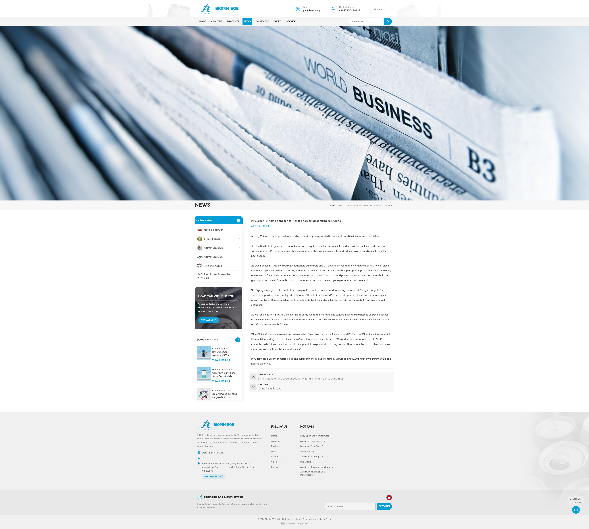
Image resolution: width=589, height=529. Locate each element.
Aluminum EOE (213, 247)
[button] (237, 339)
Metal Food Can (214, 229)
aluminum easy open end (312, 441)
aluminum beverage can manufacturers (312, 473)
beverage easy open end (312, 446)
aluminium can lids (310, 451)
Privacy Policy (324, 519)
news (247, 21)
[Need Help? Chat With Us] (576, 510)
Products (275, 446)
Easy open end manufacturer (314, 436)
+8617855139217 (349, 10)
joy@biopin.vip (312, 10)
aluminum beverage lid (311, 456)
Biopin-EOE (227, 9)
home (332, 205)
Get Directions (212, 476)
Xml (314, 519)
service (291, 21)
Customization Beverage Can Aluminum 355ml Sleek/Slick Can (221, 352)
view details (220, 360)
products (233, 21)
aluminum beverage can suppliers (317, 467)
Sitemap (306, 519)
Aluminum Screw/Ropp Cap (218, 276)
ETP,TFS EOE (212, 238)
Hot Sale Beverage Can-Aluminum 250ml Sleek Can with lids (223, 373)
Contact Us (207, 320)
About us (216, 21)
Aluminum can (213, 257)
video (277, 21)
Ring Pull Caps (213, 266)
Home (202, 21)
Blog (298, 519)
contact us (262, 21)
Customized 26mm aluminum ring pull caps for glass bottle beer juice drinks (224, 394)
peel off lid (305, 462)
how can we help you (216, 296)
